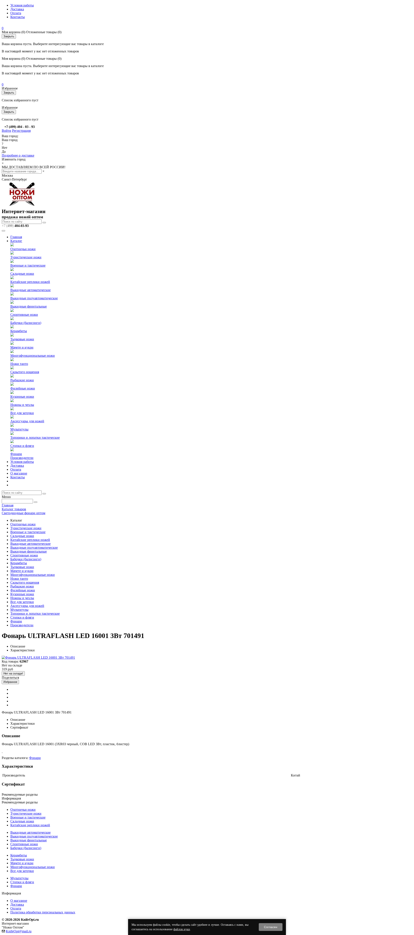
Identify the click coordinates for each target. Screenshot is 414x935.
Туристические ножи (25, 257)
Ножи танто (19, 364)
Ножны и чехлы (22, 405)
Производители (21, 458)
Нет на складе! (13, 673)
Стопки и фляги (22, 446)
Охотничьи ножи (23, 249)
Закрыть (8, 36)
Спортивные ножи (24, 314)
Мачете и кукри (21, 347)
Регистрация (21, 130)
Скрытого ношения (24, 372)
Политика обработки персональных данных (42, 912)
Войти (6, 130)
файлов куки (181, 929)
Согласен (270, 927)
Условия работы (22, 5)
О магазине (18, 473)
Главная (16, 237)
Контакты (17, 17)
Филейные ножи (22, 388)
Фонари (16, 454)
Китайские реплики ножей (30, 282)
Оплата (15, 13)
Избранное (10, 682)
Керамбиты (18, 331)
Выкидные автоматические (30, 290)
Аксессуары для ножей (27, 421)
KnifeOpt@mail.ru (18, 931)
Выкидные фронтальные (28, 306)
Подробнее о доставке (18, 155)
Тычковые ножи (22, 339)
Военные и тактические (27, 265)
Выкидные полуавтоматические (34, 298)
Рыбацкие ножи (22, 380)
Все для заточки (22, 413)
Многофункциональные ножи (32, 355)
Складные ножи (22, 273)
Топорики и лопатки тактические (35, 437)
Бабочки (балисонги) (25, 323)
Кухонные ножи (22, 396)
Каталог (16, 241)
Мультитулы (19, 429)
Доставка (17, 9)
